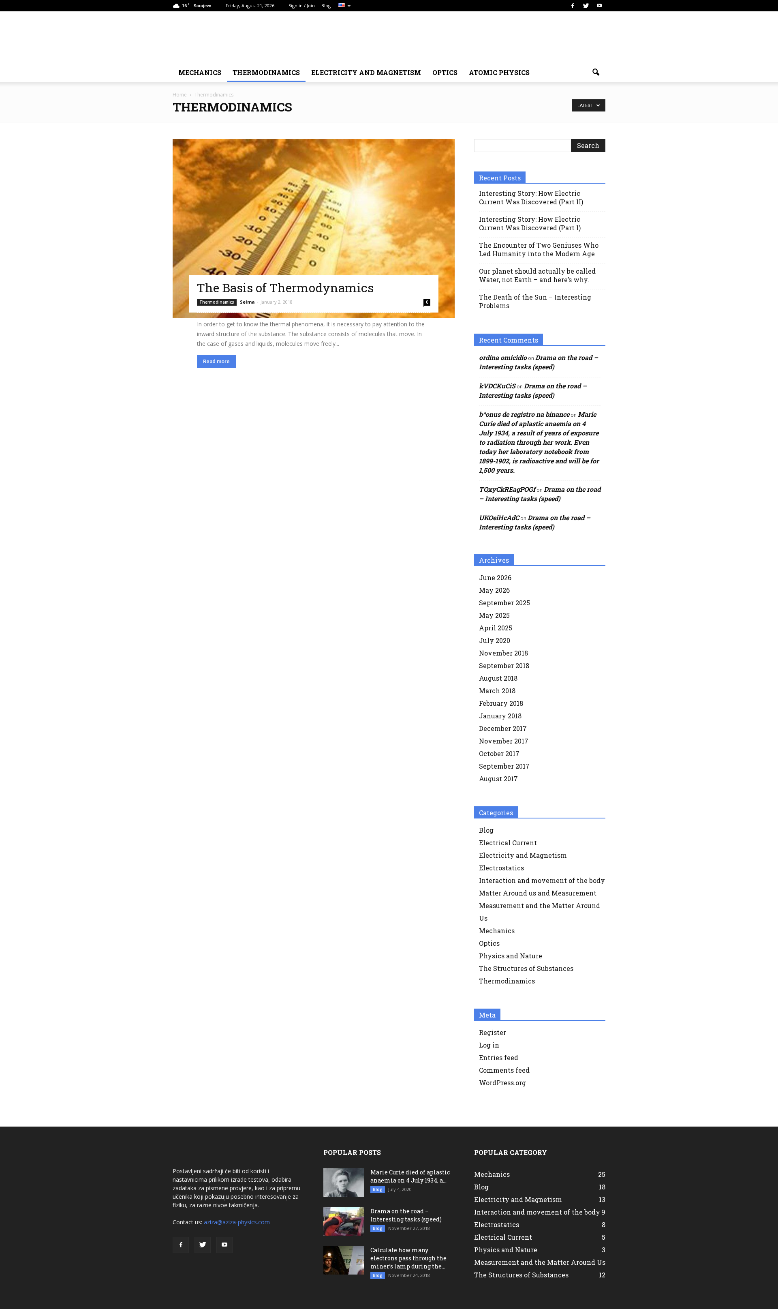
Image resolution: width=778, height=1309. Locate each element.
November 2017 (503, 741)
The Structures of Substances (526, 968)
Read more (216, 361)
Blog (326, 5)
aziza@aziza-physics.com (237, 1222)
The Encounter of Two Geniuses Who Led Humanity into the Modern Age (538, 249)
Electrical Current (508, 842)
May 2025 (494, 615)
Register (492, 1032)
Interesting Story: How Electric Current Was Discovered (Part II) (531, 197)
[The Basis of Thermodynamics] (314, 228)
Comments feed (504, 1070)
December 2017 (503, 728)
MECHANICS (199, 72)
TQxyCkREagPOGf (507, 489)
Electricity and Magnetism (523, 855)
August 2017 (498, 778)
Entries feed (498, 1057)
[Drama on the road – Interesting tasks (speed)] (343, 1221)
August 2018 (498, 678)
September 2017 (504, 766)
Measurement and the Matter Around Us (539, 1262)
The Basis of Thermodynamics (285, 288)
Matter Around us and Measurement (537, 893)
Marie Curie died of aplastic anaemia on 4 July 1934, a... (410, 1176)
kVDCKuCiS (497, 385)
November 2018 (503, 653)
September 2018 (504, 665)
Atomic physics (499, 72)
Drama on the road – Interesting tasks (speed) (406, 1215)
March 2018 (497, 690)
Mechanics (497, 930)
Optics (444, 72)
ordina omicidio (503, 357)
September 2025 (504, 602)
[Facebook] (572, 6)
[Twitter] (586, 6)
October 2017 (499, 753)
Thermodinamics (266, 72)
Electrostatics (501, 867)
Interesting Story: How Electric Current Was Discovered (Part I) (530, 223)
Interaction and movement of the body (542, 880)
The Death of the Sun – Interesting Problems (535, 301)
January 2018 (500, 715)
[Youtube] (599, 6)
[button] (595, 72)
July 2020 (494, 640)
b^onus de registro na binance (524, 414)
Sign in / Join (302, 5)
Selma (247, 302)
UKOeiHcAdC (499, 517)
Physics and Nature (510, 955)
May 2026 (494, 590)
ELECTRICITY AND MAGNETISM (366, 72)
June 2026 (495, 577)
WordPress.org (502, 1082)
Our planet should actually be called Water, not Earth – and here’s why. (537, 275)
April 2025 (495, 627)
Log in (489, 1045)
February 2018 (501, 703)
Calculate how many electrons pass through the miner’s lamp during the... (408, 1258)
